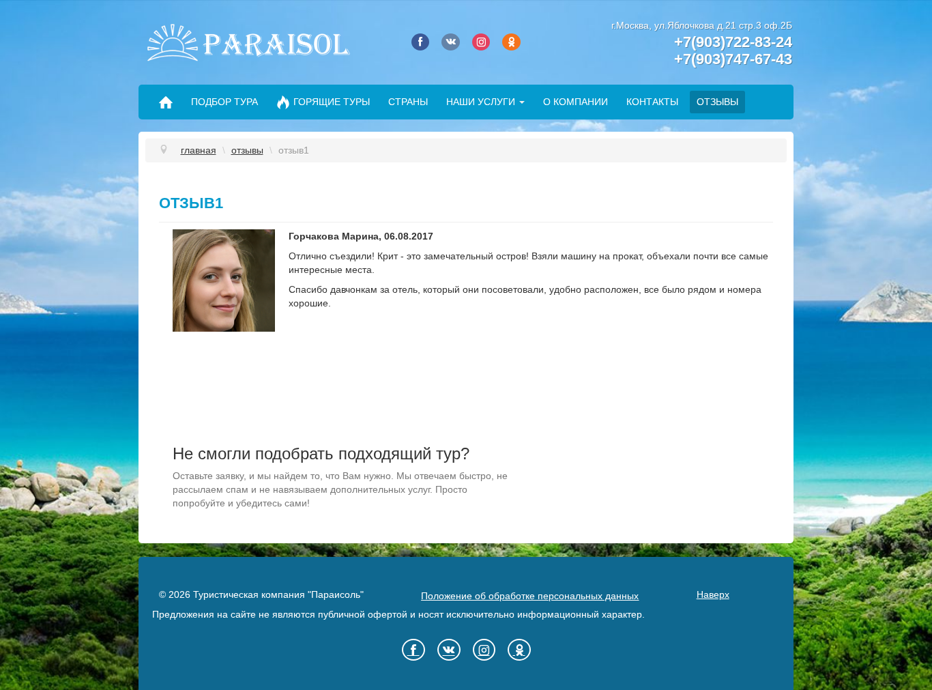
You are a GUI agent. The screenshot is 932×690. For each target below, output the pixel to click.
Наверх (713, 594)
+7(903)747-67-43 (733, 59)
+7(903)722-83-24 (733, 42)
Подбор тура (224, 101)
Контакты (652, 101)
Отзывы (717, 101)
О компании (575, 101)
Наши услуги (480, 101)
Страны (408, 101)
